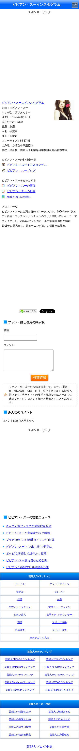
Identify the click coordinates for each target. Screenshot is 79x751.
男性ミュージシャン (20, 607)
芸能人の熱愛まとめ (20, 719)
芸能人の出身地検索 (20, 734)
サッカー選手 (59, 630)
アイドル (20, 584)
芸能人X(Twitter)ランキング (59, 667)
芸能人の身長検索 (59, 734)
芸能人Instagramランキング (20, 667)
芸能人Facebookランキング (20, 682)
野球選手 (20, 630)
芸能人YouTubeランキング (59, 674)
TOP (74, 4)
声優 (19, 622)
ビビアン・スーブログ (21, 170)
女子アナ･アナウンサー (59, 614)
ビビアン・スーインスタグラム (27, 164)
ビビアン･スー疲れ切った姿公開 (26, 560)
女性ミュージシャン (59, 607)
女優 (59, 599)
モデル (19, 591)
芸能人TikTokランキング (20, 674)
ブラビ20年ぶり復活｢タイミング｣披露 (30, 539)
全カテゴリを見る (39, 637)
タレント (59, 591)
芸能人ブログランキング (59, 659)
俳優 (19, 599)
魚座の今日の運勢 (18, 197)
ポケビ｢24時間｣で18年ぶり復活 (26, 553)
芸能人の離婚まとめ (59, 711)
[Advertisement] (39, 54)
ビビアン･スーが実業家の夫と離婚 (28, 533)
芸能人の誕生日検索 (20, 727)
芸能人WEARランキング (59, 682)
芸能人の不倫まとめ (59, 719)
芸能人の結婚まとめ (20, 711)
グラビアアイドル (59, 584)
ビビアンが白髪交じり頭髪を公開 (27, 567)
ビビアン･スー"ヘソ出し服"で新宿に (29, 546)
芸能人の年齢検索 (59, 727)
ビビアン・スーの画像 (21, 185)
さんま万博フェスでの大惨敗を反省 (28, 526)
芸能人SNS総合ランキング (20, 659)
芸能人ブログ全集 (39, 746)
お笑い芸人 (20, 614)
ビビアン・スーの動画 (21, 191)
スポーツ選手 (59, 622)
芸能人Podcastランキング (59, 690)
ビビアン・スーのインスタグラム (23, 102)
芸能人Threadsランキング (20, 690)
